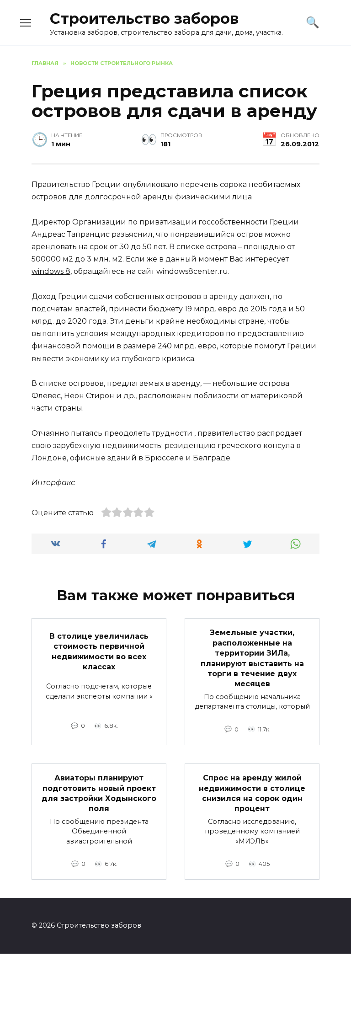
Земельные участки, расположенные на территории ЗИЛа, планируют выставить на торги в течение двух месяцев (252, 658)
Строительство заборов (144, 18)
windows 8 (51, 271)
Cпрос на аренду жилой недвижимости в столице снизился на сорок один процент (252, 793)
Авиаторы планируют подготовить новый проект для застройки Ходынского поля (99, 793)
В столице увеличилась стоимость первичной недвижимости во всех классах (99, 651)
